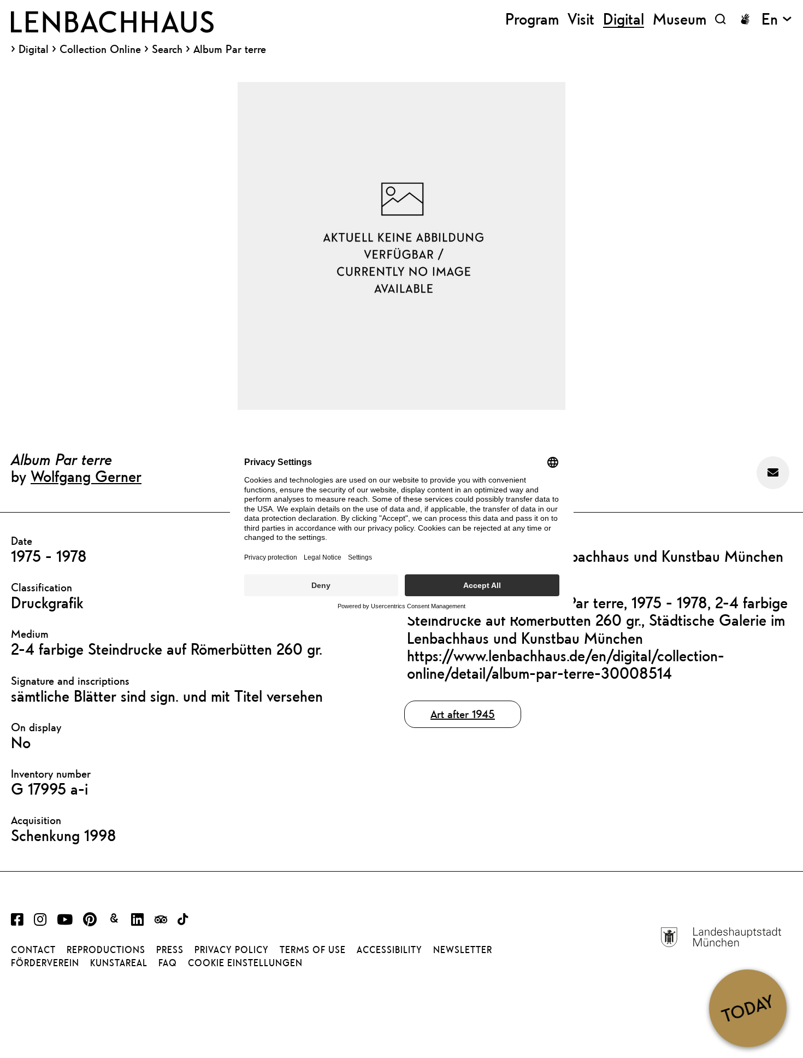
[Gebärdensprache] (745, 19)
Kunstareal (118, 963)
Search (167, 49)
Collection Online (100, 49)
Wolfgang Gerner (86, 476)
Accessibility (389, 950)
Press (170, 950)
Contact (33, 950)
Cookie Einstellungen (245, 963)
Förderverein (45, 963)
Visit (581, 19)
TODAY (747, 1008)
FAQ (167, 963)
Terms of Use (313, 950)
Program (532, 19)
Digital (34, 49)
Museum (679, 19)
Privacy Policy (231, 950)
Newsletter (462, 950)
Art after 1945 (462, 714)
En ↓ (776, 19)
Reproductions (106, 950)
